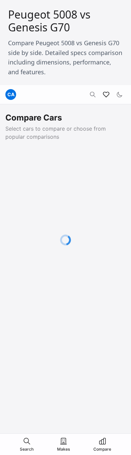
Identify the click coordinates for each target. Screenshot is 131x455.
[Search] (93, 94)
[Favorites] (106, 94)
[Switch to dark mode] (120, 94)
